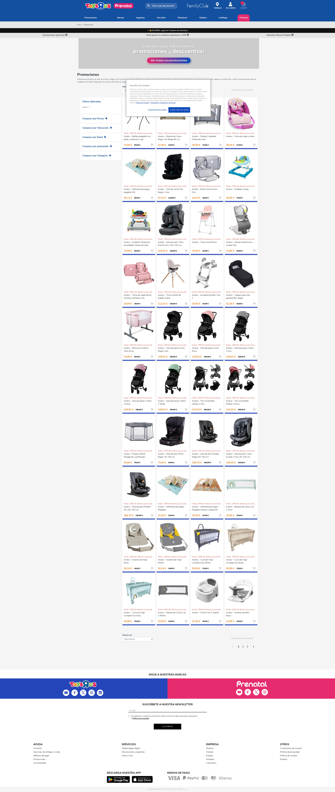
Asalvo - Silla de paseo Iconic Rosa (205, 349)
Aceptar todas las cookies (179, 110)
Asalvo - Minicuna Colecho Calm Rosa (136, 349)
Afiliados (210, 759)
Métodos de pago (41, 755)
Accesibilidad (39, 763)
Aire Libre (161, 17)
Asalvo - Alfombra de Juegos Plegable (171, 508)
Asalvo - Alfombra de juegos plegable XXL (137, 191)
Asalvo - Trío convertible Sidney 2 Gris (203, 402)
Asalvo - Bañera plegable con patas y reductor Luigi (137, 138)
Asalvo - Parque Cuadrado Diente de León (204, 138)
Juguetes (140, 17)
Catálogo (223, 17)
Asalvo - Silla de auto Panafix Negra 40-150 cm (205, 455)
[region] (168, 98)
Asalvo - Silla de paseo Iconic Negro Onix (171, 349)
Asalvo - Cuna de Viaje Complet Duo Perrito (202, 561)
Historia (209, 748)
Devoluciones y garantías (133, 752)
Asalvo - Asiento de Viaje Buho (135, 561)
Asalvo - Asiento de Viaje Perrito (169, 561)
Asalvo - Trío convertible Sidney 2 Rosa (237, 402)
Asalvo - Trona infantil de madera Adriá (169, 297)
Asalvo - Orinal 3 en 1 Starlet (205, 612)
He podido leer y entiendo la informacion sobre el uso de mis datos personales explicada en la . (164, 717)
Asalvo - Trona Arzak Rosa (204, 242)
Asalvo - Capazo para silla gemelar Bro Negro (238, 297)
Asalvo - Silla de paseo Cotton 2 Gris (240, 349)
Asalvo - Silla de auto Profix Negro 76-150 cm (170, 455)
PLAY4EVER (182, 17)
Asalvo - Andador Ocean (237, 189)
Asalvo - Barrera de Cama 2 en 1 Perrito (172, 614)
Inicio (79, 25)
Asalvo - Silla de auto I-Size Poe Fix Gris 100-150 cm (170, 244)
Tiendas (209, 752)
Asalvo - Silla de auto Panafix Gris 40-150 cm (137, 508)
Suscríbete (167, 726)
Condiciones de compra (291, 748)
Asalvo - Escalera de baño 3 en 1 (206, 297)
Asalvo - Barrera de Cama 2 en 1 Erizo (240, 508)
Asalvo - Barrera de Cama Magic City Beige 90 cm (169, 138)
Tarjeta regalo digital (131, 748)
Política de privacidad (141, 718)
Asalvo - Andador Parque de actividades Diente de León (137, 244)
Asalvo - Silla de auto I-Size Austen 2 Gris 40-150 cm (239, 455)
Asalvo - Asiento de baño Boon (237, 614)
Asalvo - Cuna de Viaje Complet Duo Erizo (134, 614)
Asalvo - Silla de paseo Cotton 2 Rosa (138, 402)
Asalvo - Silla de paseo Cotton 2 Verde (172, 402)
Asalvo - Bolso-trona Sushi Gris (204, 191)
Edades (203, 17)
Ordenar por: (127, 635)
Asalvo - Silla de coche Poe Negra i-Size (170, 191)
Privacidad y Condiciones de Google (163, 103)
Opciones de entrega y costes (46, 752)
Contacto (37, 748)
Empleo (209, 755)
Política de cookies (288, 755)
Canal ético (211, 763)
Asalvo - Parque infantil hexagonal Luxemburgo (134, 455)
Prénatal (243, 17)
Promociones (90, 17)
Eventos (283, 759)
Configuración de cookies (157, 110)
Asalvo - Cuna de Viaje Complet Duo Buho (236, 561)
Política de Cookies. (142, 103)
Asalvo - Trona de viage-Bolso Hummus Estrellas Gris (138, 297)
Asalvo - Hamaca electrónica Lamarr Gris (239, 244)
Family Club (127, 755)
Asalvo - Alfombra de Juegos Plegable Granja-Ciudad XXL (205, 508)
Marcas (120, 17)
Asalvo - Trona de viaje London (240, 136)
